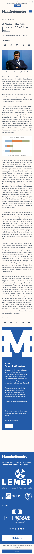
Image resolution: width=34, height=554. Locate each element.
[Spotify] (23, 529)
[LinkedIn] (17, 45)
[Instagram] (15, 529)
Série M (4, 19)
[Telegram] (23, 45)
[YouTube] (21, 529)
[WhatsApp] (29, 45)
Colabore (17, 5)
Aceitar (17, 551)
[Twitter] (11, 45)
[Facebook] (5, 45)
